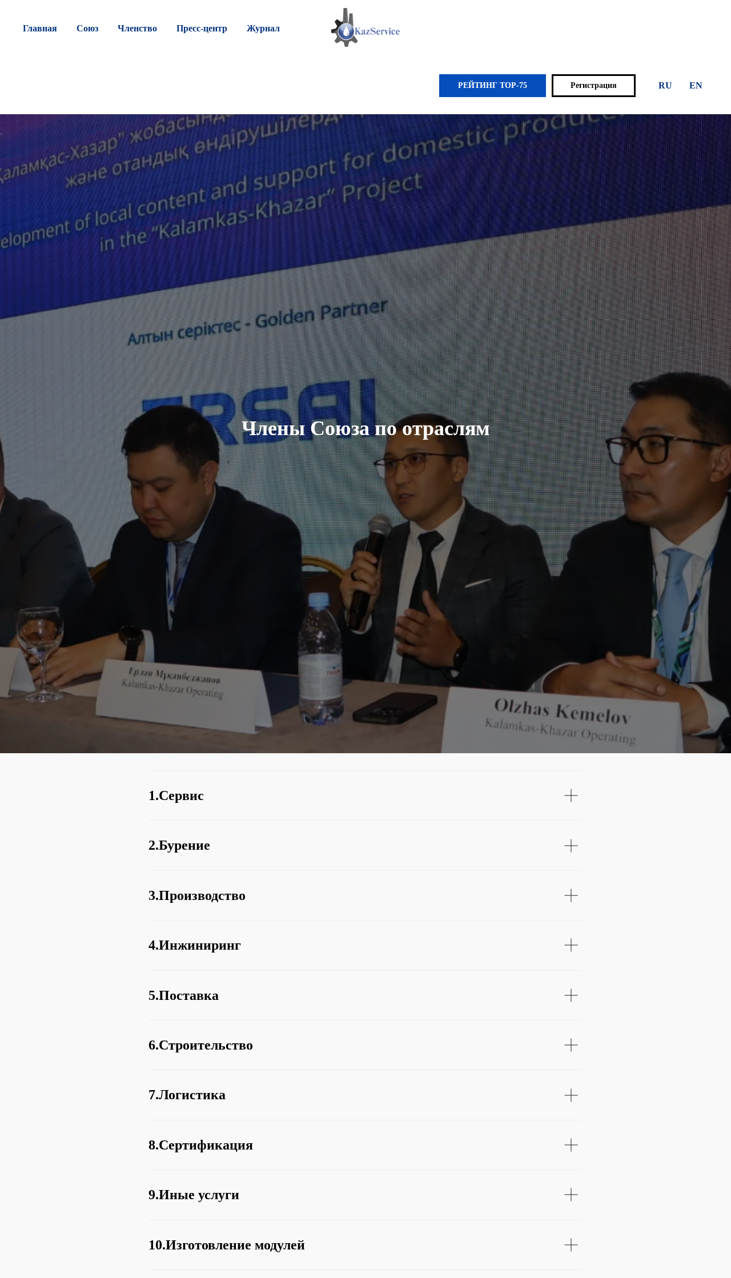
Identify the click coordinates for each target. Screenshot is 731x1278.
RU (665, 85)
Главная (40, 28)
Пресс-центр (201, 28)
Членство (137, 28)
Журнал (263, 28)
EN (695, 85)
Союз (87, 28)
